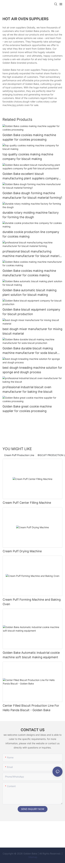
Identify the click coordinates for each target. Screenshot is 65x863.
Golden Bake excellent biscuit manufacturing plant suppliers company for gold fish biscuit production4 (30, 176)
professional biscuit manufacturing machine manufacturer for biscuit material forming (32, 254)
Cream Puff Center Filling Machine (27, 502)
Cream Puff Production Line (19, 455)
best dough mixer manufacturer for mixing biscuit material (32, 331)
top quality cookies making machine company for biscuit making (27, 157)
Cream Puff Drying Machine (22, 551)
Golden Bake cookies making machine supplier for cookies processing (29, 137)
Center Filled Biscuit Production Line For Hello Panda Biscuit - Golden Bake (31, 708)
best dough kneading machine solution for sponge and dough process (32, 370)
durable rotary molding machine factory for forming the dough (30, 215)
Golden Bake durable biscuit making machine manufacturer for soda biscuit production (29, 351)
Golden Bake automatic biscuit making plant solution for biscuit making (29, 292)
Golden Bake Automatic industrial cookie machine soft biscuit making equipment (31, 655)
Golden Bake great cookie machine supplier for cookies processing (27, 409)
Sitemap (32, 857)
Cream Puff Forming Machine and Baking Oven (32, 602)
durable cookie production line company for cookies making (30, 234)
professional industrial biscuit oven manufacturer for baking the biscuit (27, 389)
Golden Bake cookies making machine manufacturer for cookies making (29, 273)
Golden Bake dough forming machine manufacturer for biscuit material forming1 (32, 195)
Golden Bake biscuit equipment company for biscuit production (31, 312)
